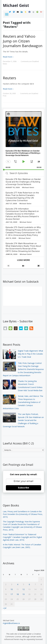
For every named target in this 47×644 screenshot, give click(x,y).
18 (18, 594)
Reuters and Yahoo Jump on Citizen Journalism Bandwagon (22, 41)
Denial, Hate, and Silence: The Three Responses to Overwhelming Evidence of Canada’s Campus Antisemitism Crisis (23, 402)
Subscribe (23, 487)
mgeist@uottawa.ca (11, 623)
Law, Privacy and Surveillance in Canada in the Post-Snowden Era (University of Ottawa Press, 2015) (23, 514)
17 (12, 594)
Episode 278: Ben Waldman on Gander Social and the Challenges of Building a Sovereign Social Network (23, 182)
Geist (16, 5)
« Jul (4, 608)
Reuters (9, 77)
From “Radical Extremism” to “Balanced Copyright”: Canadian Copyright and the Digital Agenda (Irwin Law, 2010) (22, 537)
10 (12, 589)
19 (23, 594)
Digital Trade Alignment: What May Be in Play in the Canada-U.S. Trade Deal (30, 354)
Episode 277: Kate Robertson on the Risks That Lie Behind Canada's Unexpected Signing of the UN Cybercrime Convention (22, 196)
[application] (23, 139)
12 (23, 589)
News (5, 64)
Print (4, 96)
